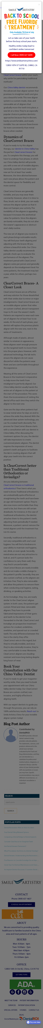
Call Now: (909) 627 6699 (21, 55)
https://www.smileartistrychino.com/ (21, 60)
